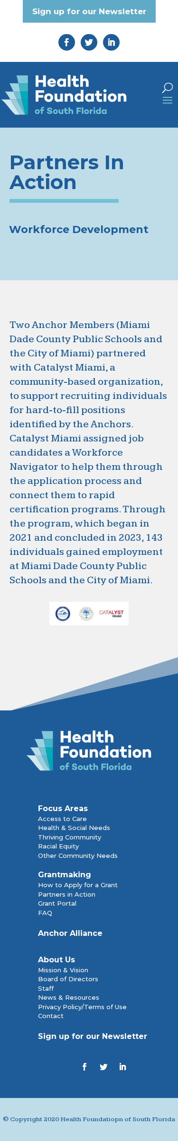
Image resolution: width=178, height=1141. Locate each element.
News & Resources (68, 997)
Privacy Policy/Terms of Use (82, 1007)
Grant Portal (57, 903)
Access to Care (62, 818)
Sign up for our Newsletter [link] (89, 11)
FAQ (45, 912)
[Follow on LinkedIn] (122, 1066)
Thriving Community (69, 837)
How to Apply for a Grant (78, 885)
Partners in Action (66, 894)
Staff (46, 988)
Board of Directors (68, 979)
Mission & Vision (63, 970)
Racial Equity (58, 846)
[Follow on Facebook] (84, 1066)
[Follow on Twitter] (103, 1066)
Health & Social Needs (74, 827)
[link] (66, 42)
